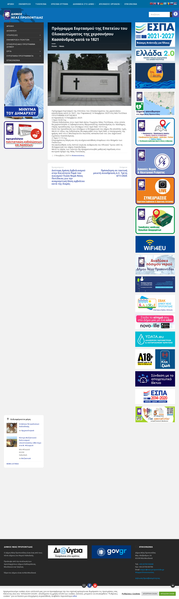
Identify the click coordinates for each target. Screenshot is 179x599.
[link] (175, 13)
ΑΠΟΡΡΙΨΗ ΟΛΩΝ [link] (150, 593)
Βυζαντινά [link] (26, 458)
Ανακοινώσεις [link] (78, 155)
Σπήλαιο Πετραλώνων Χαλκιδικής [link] (29, 425)
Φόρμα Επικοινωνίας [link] (144, 572)
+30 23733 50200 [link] (146, 564)
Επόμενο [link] (123, 167)
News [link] (61, 46)
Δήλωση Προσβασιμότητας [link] (147, 578)
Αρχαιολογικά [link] (27, 430)
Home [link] (54, 46)
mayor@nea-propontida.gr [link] (152, 569)
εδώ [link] (75, 596)
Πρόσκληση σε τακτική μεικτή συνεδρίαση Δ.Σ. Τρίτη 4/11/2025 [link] (110, 173)
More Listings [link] (13, 464)
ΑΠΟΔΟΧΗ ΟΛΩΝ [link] (167, 593)
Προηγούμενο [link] (58, 167)
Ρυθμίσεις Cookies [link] (131, 593)
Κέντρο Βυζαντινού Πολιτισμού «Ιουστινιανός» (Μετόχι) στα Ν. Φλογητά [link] (30, 441)
